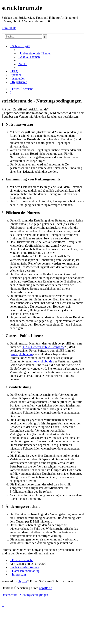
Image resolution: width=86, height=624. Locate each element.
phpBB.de (45, 588)
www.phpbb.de (42, 361)
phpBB (22, 581)
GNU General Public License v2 (43, 347)
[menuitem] (34, 53)
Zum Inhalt (9, 28)
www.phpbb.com (22, 354)
